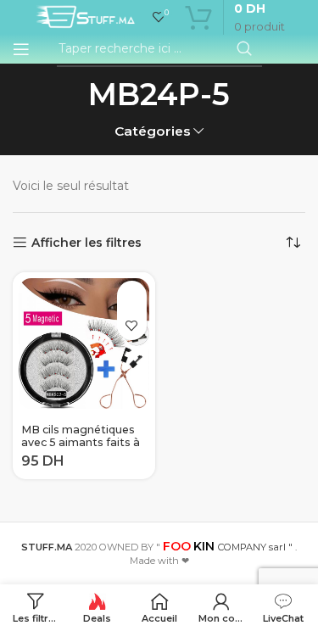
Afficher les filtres (86, 243)
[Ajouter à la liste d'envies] (132, 325)
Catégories (152, 131)
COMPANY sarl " (228, 547)
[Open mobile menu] (21, 49)
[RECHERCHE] (244, 49)
